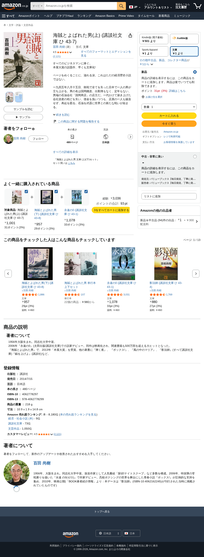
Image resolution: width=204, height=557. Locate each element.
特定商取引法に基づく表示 (143, 545)
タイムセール (146, 15)
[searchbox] (80, 6)
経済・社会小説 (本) (20, 418)
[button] (8, 16)
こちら (71, 163)
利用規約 (54, 545)
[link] (14, 227)
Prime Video (126, 15)
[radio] (154, 39)
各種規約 (121, 545)
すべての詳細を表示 (65, 151)
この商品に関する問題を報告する (79, 121)
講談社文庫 (15, 423)
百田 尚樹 (59, 46)
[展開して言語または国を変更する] (139, 7)
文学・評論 (15, 25)
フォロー (38, 138)
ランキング (84, 15)
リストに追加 (152, 196)
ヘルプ (48, 15)
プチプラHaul (64, 15)
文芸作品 (28, 25)
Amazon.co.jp (171, 131)
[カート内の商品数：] (197, 6)
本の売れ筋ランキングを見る (78, 414)
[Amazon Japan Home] (70, 535)
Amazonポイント (29, 15)
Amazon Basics (105, 15)
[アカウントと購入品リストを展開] (171, 7)
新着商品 (164, 15)
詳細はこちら (177, 90)
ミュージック (182, 15)
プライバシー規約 (72, 545)
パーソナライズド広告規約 (99, 545)
